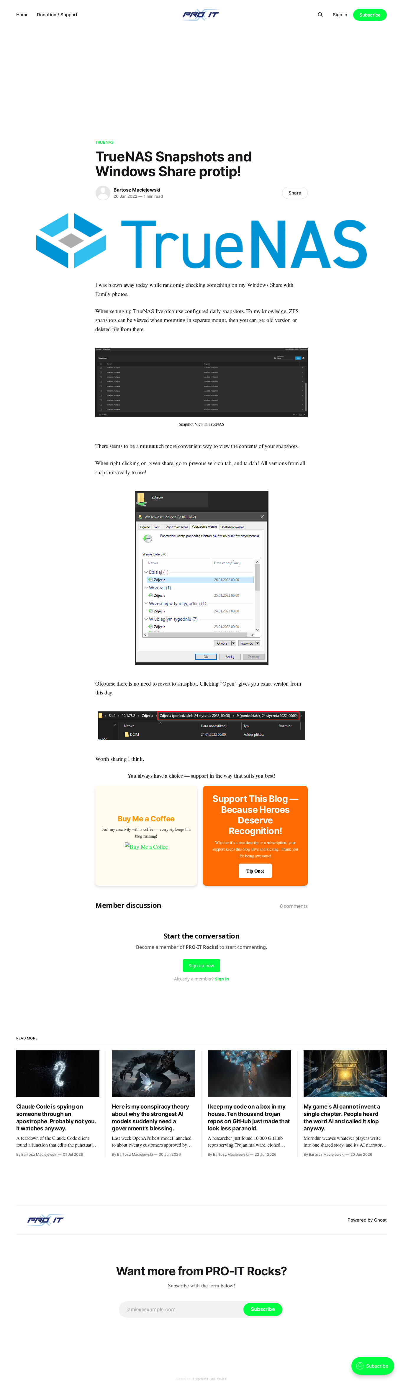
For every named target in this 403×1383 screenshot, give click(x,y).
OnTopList (218, 1378)
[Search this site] (320, 14)
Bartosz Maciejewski (137, 190)
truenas (104, 142)
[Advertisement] (201, 73)
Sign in (340, 14)
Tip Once (255, 870)
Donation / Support (57, 14)
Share (295, 193)
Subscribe (370, 15)
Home (22, 14)
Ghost (380, 1220)
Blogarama (200, 1378)
